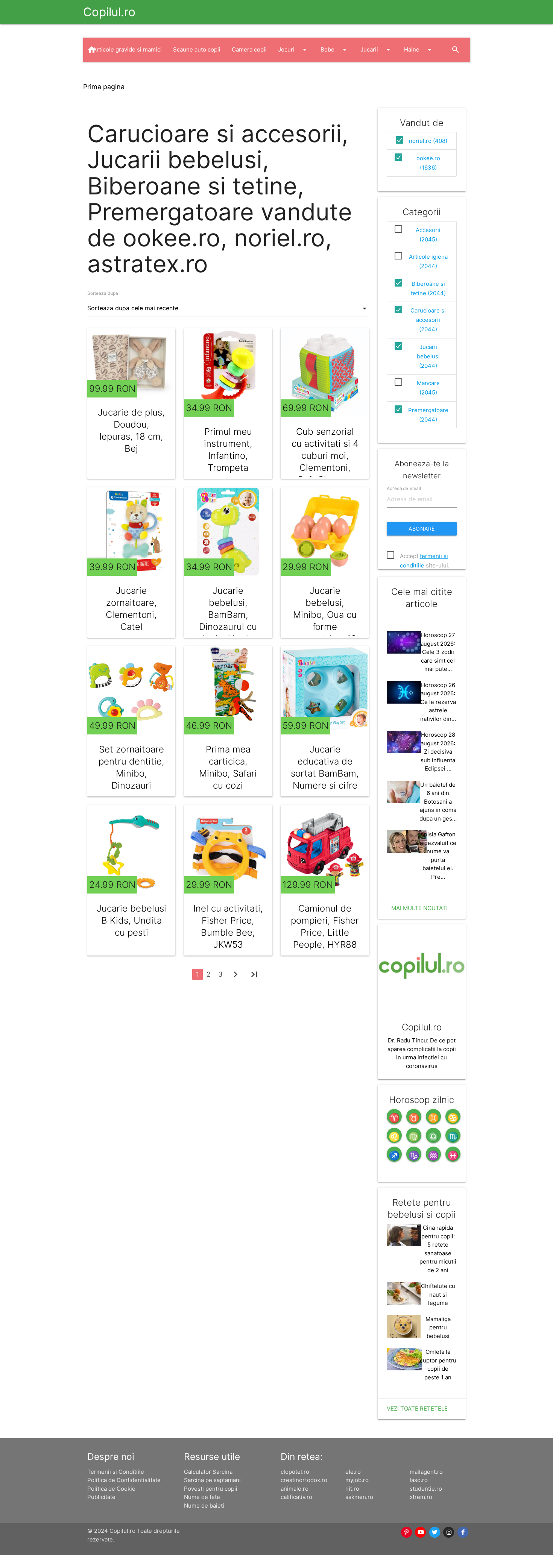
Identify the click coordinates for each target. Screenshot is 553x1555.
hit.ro (352, 1488)
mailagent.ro (426, 1471)
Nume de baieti (204, 1505)
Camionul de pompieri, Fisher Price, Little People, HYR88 (325, 926)
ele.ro (353, 1471)
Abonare (422, 528)
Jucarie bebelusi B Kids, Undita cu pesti (131, 920)
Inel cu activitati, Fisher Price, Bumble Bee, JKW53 (228, 926)
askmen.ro (359, 1496)
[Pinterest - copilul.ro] (407, 1532)
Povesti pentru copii (210, 1488)
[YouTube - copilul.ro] (421, 1532)
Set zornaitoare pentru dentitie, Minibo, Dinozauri (131, 767)
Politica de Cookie (111, 1488)
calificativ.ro (296, 1496)
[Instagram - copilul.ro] (449, 1532)
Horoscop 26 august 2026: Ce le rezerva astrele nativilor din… (438, 701)
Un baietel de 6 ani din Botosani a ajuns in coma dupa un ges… (438, 801)
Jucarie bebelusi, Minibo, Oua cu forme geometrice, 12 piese (325, 620)
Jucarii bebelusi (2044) (428, 356)
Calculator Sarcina (208, 1471)
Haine (419, 49)
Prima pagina (104, 87)
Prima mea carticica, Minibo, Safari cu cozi (228, 767)
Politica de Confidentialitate (124, 1480)
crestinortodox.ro (304, 1480)
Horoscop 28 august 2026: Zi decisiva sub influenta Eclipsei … (438, 751)
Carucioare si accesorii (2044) (428, 320)
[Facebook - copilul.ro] (463, 1532)
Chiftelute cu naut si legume (438, 1294)
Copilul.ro (109, 12)
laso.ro (419, 1480)
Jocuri (293, 49)
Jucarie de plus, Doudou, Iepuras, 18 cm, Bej (131, 430)
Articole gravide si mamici (127, 49)
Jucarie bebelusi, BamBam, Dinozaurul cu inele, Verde (228, 614)
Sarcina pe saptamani (212, 1480)
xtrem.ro (421, 1496)
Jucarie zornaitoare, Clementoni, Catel (131, 608)
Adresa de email (404, 488)
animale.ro (294, 1488)
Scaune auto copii (196, 49)
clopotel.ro (295, 1471)
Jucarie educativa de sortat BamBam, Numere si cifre (325, 767)
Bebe (335, 49)
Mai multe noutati (419, 908)
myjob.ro (357, 1480)
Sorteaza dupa (102, 293)
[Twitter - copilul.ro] (435, 1532)
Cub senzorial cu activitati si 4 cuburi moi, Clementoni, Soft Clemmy (325, 455)
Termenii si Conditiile (115, 1471)
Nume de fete (202, 1496)
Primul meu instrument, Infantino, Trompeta (228, 449)
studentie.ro (426, 1488)
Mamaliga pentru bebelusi (438, 1327)
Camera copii (249, 49)
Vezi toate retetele (417, 1408)
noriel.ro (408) (428, 140)
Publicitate (101, 1496)
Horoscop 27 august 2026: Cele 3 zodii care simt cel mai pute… (438, 651)
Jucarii (376, 49)
